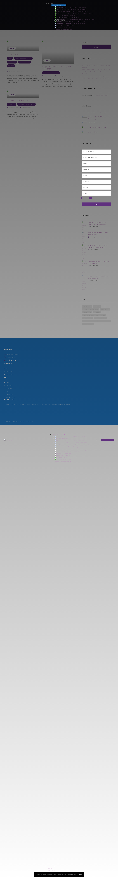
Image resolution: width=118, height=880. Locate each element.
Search (96, 204)
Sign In (104, 440)
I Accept (80, 874)
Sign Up (110, 440)
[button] (96, 157)
